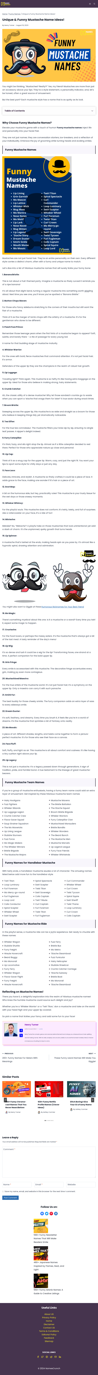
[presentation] (16, 1089)
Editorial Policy (49, 1334)
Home (49, 1321)
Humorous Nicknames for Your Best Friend (62, 606)
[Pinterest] (47, 1357)
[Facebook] (38, 1357)
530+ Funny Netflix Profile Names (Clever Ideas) (48, 1104)
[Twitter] (42, 1357)
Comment (9, 1149)
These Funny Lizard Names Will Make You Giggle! (75, 1058)
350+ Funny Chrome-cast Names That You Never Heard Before (15, 1104)
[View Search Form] (94, 4)
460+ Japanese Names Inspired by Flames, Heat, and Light (49, 1266)
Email (38, 1184)
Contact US (49, 1327)
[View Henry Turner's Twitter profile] (21, 1035)
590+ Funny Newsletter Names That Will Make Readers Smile (45, 1239)
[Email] (55, 1357)
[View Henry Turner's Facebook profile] (21, 1030)
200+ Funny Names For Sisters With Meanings (20, 1058)
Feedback (49, 1338)
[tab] (45, 1120)
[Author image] (6, 1112)
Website (72, 1184)
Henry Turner (9, 25)
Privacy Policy (49, 1317)
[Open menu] (90, 3)
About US (49, 1314)
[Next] (92, 1100)
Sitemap (49, 1341)
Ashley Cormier (49, 1112)
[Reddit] (51, 1357)
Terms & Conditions (49, 1331)
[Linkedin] (60, 1357)
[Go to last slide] (5, 1100)
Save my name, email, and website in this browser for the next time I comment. (40, 1191)
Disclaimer (49, 1324)
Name (7, 1184)
